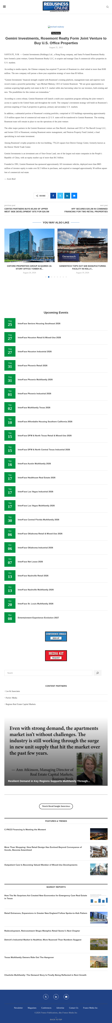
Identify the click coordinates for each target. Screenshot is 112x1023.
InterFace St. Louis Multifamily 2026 (35, 603)
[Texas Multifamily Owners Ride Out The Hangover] (99, 962)
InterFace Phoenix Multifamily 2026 (35, 379)
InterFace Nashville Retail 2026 (33, 575)
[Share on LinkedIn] (67, 196)
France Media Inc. (90, 1008)
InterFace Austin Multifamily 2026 (34, 463)
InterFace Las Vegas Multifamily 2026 (36, 505)
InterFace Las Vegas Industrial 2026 (35, 491)
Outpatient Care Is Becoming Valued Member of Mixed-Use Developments (40, 865)
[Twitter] (45, 996)
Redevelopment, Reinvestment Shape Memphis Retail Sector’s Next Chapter (42, 931)
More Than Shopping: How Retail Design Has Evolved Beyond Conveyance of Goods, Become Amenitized (43, 848)
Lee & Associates (13, 691)
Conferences (46, 1008)
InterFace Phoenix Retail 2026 (32, 365)
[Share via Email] (74, 196)
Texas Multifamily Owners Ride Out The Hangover (29, 957)
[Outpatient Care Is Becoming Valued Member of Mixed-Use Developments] (99, 869)
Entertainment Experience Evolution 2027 (38, 617)
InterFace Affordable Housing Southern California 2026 (45, 421)
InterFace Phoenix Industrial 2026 (34, 393)
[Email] (66, 996)
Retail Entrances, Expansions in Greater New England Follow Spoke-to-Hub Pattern (45, 913)
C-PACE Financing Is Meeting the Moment (25, 829)
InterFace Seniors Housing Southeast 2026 (39, 323)
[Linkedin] (56, 996)
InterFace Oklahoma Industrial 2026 (35, 547)
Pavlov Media (11, 698)
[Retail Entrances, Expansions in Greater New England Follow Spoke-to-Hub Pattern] (99, 917)
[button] (8, 253)
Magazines (32, 1008)
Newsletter (18, 1008)
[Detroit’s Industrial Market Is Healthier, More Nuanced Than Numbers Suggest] (99, 944)
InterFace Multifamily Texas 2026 (34, 407)
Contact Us (73, 1008)
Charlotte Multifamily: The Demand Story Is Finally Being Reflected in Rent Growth (45, 975)
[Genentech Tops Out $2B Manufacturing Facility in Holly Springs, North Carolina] (29, 245)
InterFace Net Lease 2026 (30, 561)
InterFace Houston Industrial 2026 (35, 351)
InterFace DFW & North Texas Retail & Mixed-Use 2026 (45, 435)
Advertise (60, 1008)
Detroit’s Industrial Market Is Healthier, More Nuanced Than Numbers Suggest (43, 940)
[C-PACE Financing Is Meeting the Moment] (99, 834)
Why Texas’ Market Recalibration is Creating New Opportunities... (52, 781)
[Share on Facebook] (53, 196)
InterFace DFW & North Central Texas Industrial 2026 (44, 449)
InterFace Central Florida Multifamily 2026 (38, 519)
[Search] (107, 7)
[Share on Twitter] (60, 196)
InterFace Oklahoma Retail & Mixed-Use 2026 (40, 533)
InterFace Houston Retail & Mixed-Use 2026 (39, 337)
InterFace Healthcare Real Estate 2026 (36, 477)
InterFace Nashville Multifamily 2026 (36, 589)
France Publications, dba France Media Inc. (59, 1013)
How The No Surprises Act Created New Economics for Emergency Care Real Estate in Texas (45, 897)
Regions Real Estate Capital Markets (21, 704)
